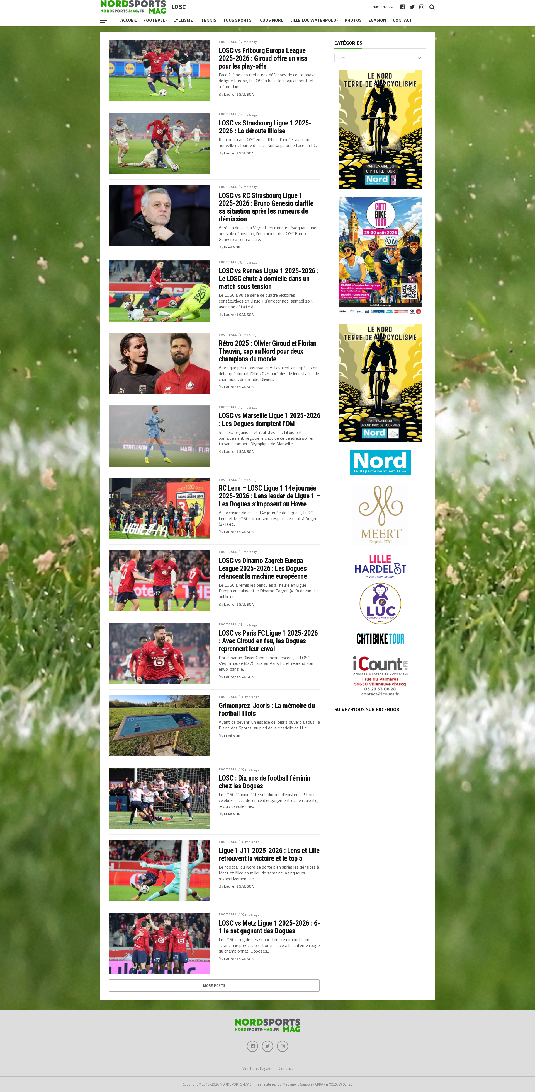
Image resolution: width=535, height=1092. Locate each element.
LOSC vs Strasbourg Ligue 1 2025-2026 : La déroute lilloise (265, 127)
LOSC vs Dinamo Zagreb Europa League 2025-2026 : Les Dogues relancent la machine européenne (263, 568)
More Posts (214, 985)
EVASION (377, 20)
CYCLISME (183, 20)
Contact (402, 20)
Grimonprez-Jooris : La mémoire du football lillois (267, 709)
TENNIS (208, 20)
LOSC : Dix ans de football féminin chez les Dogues (264, 782)
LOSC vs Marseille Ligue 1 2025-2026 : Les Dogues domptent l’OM (269, 419)
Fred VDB (232, 247)
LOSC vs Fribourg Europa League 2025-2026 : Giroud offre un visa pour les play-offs (263, 58)
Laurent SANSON (239, 94)
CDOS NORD (272, 20)
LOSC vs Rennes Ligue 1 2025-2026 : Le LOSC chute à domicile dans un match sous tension (269, 278)
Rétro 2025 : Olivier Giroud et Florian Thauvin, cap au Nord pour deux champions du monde (268, 351)
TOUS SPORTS (237, 20)
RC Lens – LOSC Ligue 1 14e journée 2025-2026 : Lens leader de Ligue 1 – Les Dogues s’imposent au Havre (269, 496)
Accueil (128, 20)
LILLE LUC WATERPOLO (313, 20)
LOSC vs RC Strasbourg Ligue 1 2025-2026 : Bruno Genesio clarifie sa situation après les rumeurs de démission (266, 207)
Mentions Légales (258, 1068)
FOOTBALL (154, 20)
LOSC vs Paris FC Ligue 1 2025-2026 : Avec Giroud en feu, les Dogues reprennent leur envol (268, 641)
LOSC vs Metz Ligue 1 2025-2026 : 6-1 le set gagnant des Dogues (269, 927)
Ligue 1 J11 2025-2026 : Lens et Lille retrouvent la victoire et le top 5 (269, 854)
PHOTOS (353, 20)
